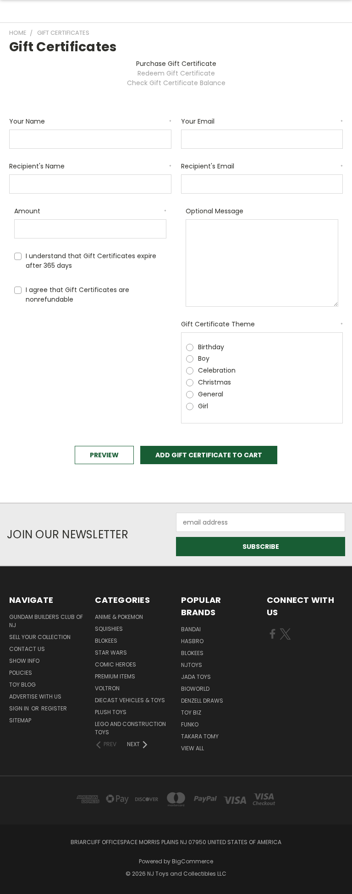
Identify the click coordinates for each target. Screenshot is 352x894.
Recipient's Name (90, 166)
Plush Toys (110, 712)
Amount (90, 211)
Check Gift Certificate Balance (176, 82)
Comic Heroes (115, 664)
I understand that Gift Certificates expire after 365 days (91, 260)
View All (192, 748)
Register (54, 708)
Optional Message (214, 211)
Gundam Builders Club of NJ (46, 621)
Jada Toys (196, 677)
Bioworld (195, 689)
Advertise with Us (35, 696)
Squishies (109, 629)
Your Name (90, 121)
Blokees (106, 641)
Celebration (217, 370)
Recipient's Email (262, 166)
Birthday (211, 347)
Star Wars (111, 652)
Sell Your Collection (40, 637)
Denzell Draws (202, 700)
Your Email (262, 121)
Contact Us (27, 649)
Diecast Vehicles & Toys (130, 700)
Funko (189, 724)
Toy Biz (191, 712)
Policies (20, 673)
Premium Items (115, 676)
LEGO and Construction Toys (130, 728)
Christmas (214, 382)
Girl (203, 406)
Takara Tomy (200, 736)
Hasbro (192, 641)
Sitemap (20, 720)
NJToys (191, 665)
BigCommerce (192, 861)
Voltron (107, 688)
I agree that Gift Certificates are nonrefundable (77, 294)
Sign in (19, 708)
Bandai (191, 629)
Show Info (24, 661)
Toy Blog (22, 684)
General (210, 394)
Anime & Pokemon (119, 617)
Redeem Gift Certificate (176, 73)
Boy (203, 358)
